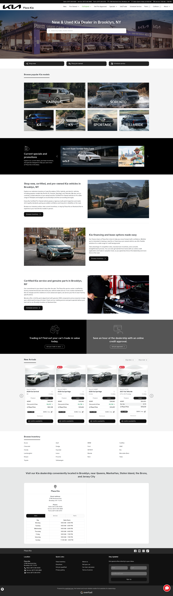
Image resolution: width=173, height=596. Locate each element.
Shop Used (142, 360)
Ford (89, 446)
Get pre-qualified (61, 567)
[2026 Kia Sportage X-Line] (71, 376)
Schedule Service (135, 6)
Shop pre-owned (77, 63)
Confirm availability (36, 421)
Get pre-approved (117, 346)
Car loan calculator (88, 567)
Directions (59, 564)
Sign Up (129, 579)
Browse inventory (32, 214)
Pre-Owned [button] (73, 6)
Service (55, 516)
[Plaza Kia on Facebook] (134, 551)
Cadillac (122, 443)
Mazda (90, 453)
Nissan (26, 457)
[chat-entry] (166, 588)
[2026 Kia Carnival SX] (40, 376)
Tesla (121, 457)
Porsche (58, 457)
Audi (57, 443)
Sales (35, 516)
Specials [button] (112, 6)
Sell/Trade (123, 6)
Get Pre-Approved (100, 6)
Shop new (32, 63)
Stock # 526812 (62, 389)
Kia (120, 450)
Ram (89, 457)
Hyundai (58, 450)
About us (85, 562)
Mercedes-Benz (124, 453)
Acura (26, 443)
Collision (156, 6)
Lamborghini (28, 453)
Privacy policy (60, 570)
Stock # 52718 (124, 389)
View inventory (60, 562)
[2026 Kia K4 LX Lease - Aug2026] (102, 156)
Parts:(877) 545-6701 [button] (33, 573)
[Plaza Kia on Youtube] (139, 551)
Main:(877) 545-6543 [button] (33, 568)
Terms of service (87, 570)
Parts (146, 6)
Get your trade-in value (53, 346)
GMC (121, 446)
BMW (89, 443)
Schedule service (119, 63)
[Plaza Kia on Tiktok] (147, 551)
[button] (119, 1)
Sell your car (86, 564)
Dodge (58, 446)
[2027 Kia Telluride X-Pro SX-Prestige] (133, 376)
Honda (26, 450)
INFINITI (90, 450)
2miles (51, 394)
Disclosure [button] (40, 416)
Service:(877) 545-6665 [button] (34, 570)
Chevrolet (27, 446)
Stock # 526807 (93, 389)
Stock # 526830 (31, 389)
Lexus (57, 453)
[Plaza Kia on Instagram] (143, 551)
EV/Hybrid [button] (85, 6)
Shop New (128, 360)
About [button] (166, 6)
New (64, 6)
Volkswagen (59, 460)
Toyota (26, 460)
